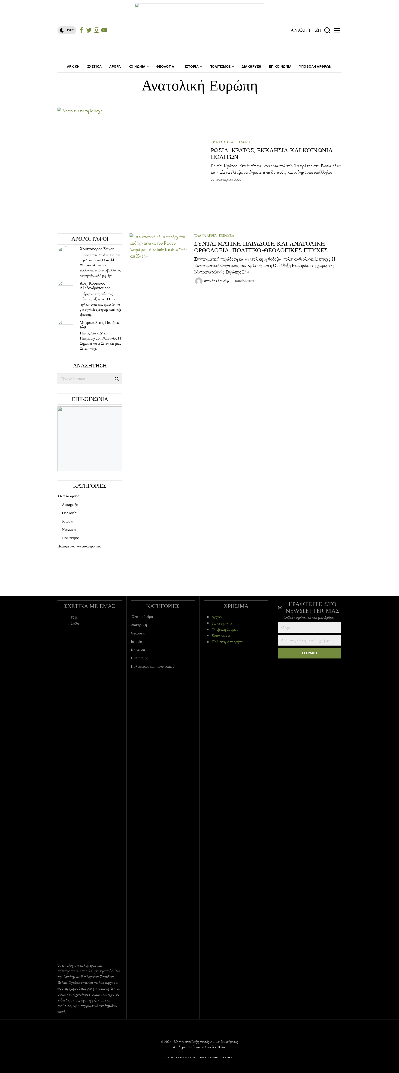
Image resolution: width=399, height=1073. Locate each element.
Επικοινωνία (221, 635)
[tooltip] (81, 30)
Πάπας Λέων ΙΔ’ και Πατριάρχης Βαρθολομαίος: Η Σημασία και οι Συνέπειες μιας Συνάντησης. (100, 341)
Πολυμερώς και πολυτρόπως (78, 546)
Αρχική (217, 616)
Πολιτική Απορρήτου (228, 641)
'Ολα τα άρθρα (222, 142)
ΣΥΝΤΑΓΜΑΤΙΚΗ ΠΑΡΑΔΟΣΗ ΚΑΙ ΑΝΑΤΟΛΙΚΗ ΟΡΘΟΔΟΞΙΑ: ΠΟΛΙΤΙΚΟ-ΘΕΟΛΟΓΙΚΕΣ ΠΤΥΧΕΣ (261, 246)
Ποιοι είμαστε (222, 623)
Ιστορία (67, 521)
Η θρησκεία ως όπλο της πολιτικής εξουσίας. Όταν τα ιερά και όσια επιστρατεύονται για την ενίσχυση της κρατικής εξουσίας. (100, 304)
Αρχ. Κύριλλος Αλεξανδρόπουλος (95, 285)
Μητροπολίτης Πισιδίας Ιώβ (99, 325)
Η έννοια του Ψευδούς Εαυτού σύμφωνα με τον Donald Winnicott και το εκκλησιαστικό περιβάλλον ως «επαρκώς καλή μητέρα (100, 265)
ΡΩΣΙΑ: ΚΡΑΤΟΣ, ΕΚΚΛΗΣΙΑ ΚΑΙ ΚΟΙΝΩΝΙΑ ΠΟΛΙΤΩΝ (272, 153)
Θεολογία (69, 513)
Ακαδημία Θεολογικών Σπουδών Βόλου (199, 1047)
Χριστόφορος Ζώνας (97, 248)
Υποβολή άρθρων (225, 629)
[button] (116, 378)
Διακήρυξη (70, 504)
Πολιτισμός (70, 537)
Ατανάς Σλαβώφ (216, 281)
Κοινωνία (243, 142)
